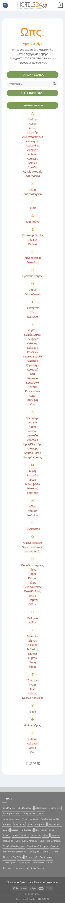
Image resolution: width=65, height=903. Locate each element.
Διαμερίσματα (54, 824)
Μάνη (32, 471)
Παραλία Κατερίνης (32, 565)
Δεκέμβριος (40, 824)
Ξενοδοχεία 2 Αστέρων (26, 840)
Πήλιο (32, 595)
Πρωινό (54, 851)
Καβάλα (32, 330)
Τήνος (32, 684)
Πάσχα (45, 851)
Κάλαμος (32, 347)
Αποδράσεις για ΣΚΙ (50, 819)
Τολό (32, 689)
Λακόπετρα (32, 418)
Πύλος (32, 604)
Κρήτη (32, 395)
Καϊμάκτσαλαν (32, 334)
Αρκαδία (32, 167)
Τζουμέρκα (32, 680)
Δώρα (6, 829)
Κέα (32, 373)
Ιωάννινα (32, 316)
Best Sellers (55, 808)
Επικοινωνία (32, 894)
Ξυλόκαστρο (32, 529)
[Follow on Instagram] (30, 763)
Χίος (32, 752)
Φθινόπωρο (38, 862)
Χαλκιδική (32, 743)
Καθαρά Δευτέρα (20, 835)
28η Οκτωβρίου (25, 808)
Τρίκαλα (32, 693)
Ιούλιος (52, 829)
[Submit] (55, 84)
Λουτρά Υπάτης (32, 457)
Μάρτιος (55, 835)
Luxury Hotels (28, 813)
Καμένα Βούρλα (32, 356)
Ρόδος (32, 622)
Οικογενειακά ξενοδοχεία (14, 851)
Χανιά (32, 747)
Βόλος (32, 189)
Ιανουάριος (40, 829)
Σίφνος (32, 640)
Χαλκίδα (32, 739)
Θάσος (32, 289)
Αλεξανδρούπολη (32, 136)
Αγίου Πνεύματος (30, 819)
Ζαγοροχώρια (32, 257)
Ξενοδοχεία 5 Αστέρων (37, 846)
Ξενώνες (55, 846)
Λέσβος (32, 431)
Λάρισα (32, 422)
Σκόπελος (32, 649)
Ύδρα (32, 711)
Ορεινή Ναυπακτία (32, 547)
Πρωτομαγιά (31, 857)
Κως (32, 404)
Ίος (32, 312)
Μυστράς (32, 492)
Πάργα (32, 569)
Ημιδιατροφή (27, 829)
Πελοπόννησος (32, 586)
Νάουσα (32, 510)
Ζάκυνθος (32, 262)
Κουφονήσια (32, 391)
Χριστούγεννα (21, 868)
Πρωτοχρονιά (46, 857)
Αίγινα (32, 128)
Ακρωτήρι (32, 132)
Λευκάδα (32, 435)
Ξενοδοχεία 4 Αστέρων (13, 846)
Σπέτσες (32, 653)
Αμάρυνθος (32, 145)
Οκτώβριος (34, 851)
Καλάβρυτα (32, 339)
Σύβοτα (32, 658)
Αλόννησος (32, 141)
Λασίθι (32, 426)
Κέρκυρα (32, 378)
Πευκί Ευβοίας (32, 591)
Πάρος (32, 573)
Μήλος (33, 479)
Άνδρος (32, 154)
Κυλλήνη (32, 399)
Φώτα (49, 862)
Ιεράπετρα (32, 308)
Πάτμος (32, 578)
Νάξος (32, 506)
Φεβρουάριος (24, 862)
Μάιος (46, 835)
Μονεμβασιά (32, 484)
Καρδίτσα (32, 360)
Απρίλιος (7, 824)
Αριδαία (32, 163)
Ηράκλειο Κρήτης (32, 276)
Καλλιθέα (32, 352)
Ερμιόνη (32, 239)
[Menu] (5, 5)
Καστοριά (32, 369)
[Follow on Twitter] (34, 763)
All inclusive (40, 808)
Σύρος (32, 666)
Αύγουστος (19, 824)
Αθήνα (32, 123)
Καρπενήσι (32, 365)
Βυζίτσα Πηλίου (32, 194)
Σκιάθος (32, 644)
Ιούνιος (6, 835)
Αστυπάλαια (32, 176)
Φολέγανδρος (32, 725)
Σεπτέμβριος (9, 862)
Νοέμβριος (8, 840)
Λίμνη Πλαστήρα (32, 444)
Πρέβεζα (32, 600)
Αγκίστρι (32, 119)
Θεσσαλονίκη (33, 294)
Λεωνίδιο (32, 439)
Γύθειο (32, 207)
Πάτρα (32, 582)
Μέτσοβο (32, 475)
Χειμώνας (7, 868)
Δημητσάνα (32, 221)
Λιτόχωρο (32, 448)
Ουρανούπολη (32, 551)
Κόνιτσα (32, 386)
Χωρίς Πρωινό (37, 868)
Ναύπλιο (32, 515)
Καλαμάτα (32, 343)
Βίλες (30, 824)
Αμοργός (32, 149)
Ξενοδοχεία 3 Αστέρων (50, 840)
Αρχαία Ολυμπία (32, 171)
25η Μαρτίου (9, 808)
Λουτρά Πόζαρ (32, 452)
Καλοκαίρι (35, 835)
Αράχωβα (32, 158)
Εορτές (14, 829)
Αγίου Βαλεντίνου (11, 819)
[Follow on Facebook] (26, 763)
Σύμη (32, 662)
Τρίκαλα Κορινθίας (32, 697)
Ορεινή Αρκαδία (32, 542)
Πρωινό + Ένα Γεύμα (13, 857)
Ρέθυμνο (32, 618)
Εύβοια (32, 244)
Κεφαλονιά (32, 382)
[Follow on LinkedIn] (38, 763)
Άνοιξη (41, 813)
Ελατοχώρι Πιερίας (32, 235)
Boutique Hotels (11, 813)
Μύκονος (32, 488)
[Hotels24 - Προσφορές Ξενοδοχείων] (32, 5)
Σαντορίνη (32, 636)
